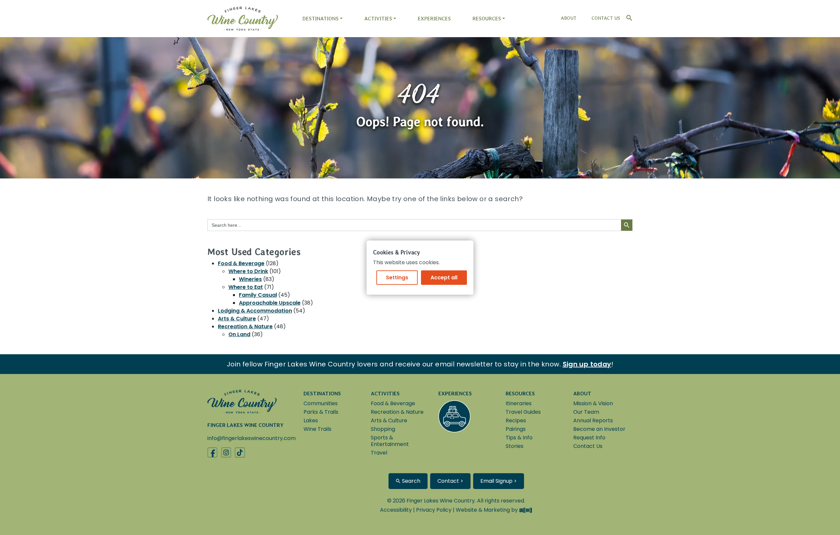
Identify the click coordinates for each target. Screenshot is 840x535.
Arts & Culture (237, 318)
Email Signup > (498, 481)
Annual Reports (593, 420)
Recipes (516, 420)
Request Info (589, 437)
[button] (628, 16)
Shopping (383, 429)
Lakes (311, 420)
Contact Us (606, 18)
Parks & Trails (321, 412)
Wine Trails (317, 429)
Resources (486, 18)
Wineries (250, 279)
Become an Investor (599, 429)
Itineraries (519, 403)
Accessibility (396, 510)
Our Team (586, 412)
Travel (379, 452)
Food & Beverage (241, 263)
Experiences (434, 18)
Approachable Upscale (270, 303)
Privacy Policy (434, 510)
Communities (321, 403)
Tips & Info (519, 437)
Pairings (516, 429)
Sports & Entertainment (390, 441)
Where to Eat (245, 287)
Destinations (320, 18)
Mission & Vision (593, 403)
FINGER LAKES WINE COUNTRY (245, 425)
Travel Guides (523, 412)
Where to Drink (248, 271)
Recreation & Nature (245, 326)
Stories (514, 446)
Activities (378, 18)
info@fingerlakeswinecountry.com (251, 438)
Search (410, 481)
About (569, 18)
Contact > (450, 481)
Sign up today (587, 364)
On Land (239, 334)
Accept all (443, 277)
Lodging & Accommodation (255, 310)
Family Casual (258, 295)
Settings (397, 277)
